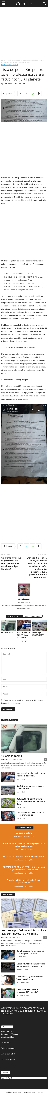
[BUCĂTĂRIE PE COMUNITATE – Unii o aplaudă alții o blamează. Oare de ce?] (8, 803)
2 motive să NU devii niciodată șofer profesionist (30, 813)
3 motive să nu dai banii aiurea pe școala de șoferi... (31, 774)
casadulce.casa (7, 1031)
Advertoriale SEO (8, 1054)
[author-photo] (24, 590)
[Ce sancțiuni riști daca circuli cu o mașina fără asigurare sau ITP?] (8, 967)
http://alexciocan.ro (24, 602)
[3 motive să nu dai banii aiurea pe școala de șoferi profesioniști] (24, 625)
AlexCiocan (7, 84)
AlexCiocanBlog (7, 1037)
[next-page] (25, 641)
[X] (26, 93)
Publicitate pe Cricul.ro (13, 1092)
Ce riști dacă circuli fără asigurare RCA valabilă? (27, 990)
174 (45, 937)
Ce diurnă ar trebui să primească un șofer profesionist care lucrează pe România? (11, 563)
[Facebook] (20, 93)
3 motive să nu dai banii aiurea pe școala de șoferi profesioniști (23, 634)
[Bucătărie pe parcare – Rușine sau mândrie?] (39, 625)
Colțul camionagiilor (14, 60)
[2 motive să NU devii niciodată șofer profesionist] (8, 816)
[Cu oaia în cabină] (8, 625)
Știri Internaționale (8, 1059)
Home (3, 60)
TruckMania (5, 1043)
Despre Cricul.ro (29, 1092)
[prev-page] (22, 641)
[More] (38, 93)
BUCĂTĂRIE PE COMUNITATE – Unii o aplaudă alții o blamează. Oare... (31, 801)
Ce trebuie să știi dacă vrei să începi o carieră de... (30, 977)
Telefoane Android (8, 1048)
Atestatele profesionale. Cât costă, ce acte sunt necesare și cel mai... (23, 932)
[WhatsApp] (32, 93)
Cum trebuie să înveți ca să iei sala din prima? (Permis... (30, 952)
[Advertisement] (24, 32)
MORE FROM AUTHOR (33, 616)
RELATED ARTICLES (14, 616)
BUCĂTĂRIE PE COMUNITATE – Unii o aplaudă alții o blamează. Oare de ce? (24, 868)
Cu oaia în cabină (7, 632)
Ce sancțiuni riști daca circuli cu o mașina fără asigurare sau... (31, 965)
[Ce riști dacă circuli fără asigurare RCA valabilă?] (8, 993)
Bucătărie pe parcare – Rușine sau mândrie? (38, 634)
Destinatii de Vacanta (9, 1034)
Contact (40, 1092)
